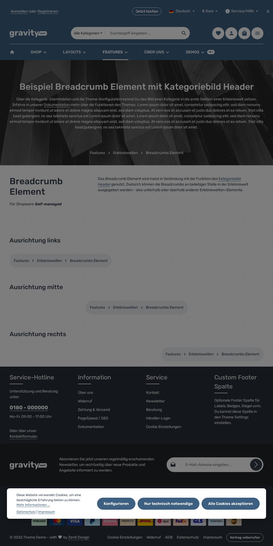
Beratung (154, 409)
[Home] (12, 52)
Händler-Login (158, 418)
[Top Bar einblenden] (257, 33)
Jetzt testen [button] (146, 11)
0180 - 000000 (29, 407)
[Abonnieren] (256, 465)
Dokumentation (57, 105)
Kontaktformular (23, 436)
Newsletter (155, 401)
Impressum (212, 537)
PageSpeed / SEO (93, 418)
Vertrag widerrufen (245, 537)
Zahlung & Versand (94, 409)
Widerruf (85, 401)
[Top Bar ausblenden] (268, 11)
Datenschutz (188, 537)
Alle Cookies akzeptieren (230, 503)
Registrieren (48, 11)
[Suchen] (184, 33)
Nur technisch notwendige (168, 503)
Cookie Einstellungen (163, 427)
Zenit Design (78, 537)
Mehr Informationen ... (33, 505)
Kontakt (152, 392)
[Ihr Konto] (231, 33)
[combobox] (142, 33)
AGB (168, 537)
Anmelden (19, 11)
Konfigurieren (116, 503)
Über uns (85, 392)
